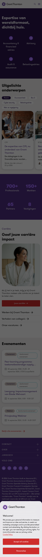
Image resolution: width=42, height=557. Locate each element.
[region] (21, 529)
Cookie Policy (8, 534)
